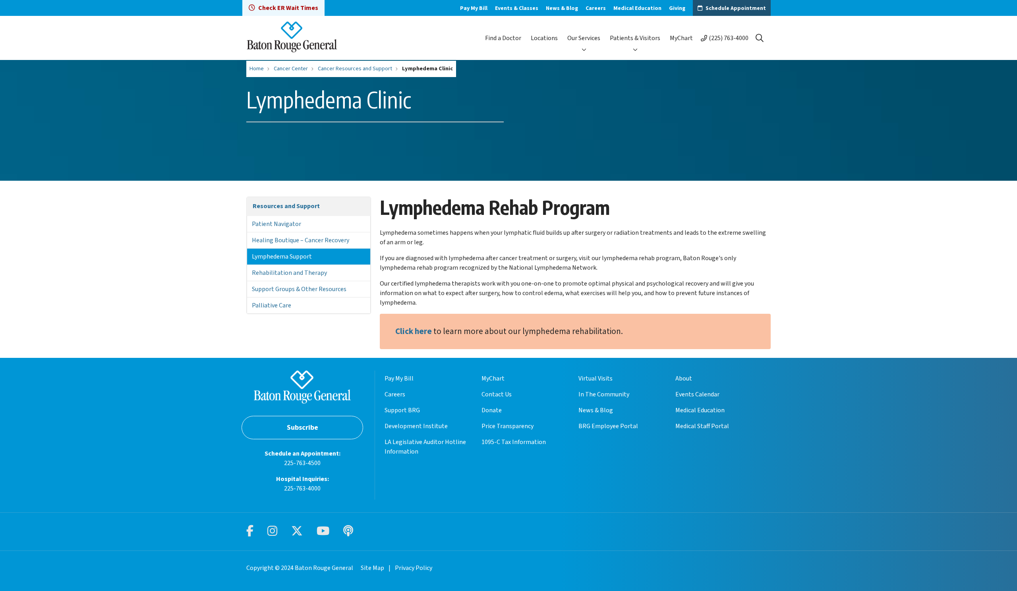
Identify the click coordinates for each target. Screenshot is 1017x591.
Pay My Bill (473, 8)
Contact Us (496, 394)
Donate (491, 410)
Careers (596, 8)
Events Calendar (697, 394)
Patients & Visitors (635, 38)
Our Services (583, 38)
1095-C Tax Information (513, 442)
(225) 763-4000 (728, 38)
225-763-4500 (302, 463)
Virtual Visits (595, 378)
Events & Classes (516, 8)
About (683, 378)
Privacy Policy (413, 568)
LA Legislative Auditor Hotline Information (425, 447)
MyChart (681, 38)
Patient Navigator (276, 224)
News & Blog (562, 8)
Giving (677, 8)
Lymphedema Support (282, 256)
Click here (413, 331)
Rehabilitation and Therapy (289, 272)
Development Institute (416, 426)
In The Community (603, 394)
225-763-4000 (302, 488)
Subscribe (302, 428)
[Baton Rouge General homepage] (292, 38)
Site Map (372, 568)
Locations (544, 38)
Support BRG (402, 410)
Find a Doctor (503, 38)
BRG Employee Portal (608, 426)
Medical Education (637, 8)
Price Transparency (507, 426)
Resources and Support (286, 206)
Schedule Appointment (736, 8)
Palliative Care (271, 305)
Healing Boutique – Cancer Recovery (300, 240)
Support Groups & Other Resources (299, 289)
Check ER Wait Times (288, 8)
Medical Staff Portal (702, 426)
